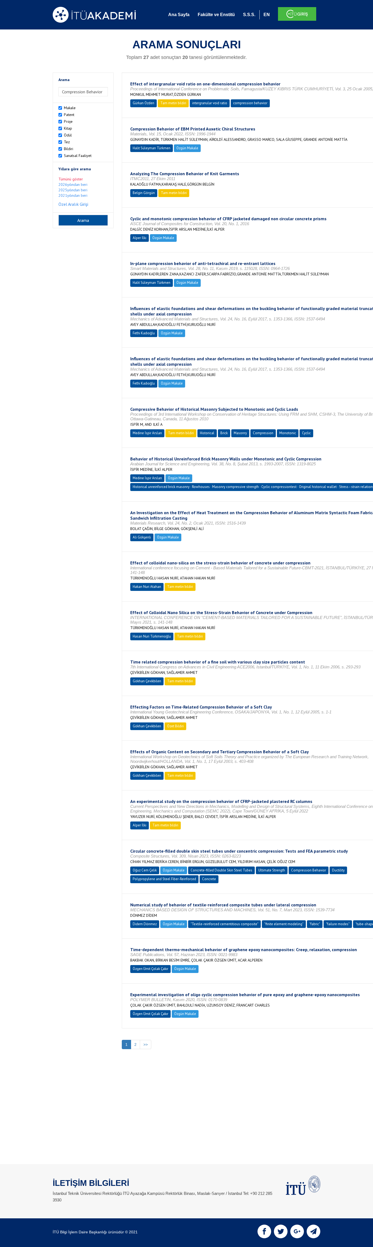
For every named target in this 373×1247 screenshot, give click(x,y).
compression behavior (250, 103)
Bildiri (68, 148)
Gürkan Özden (143, 103)
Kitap (68, 128)
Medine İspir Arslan (147, 433)
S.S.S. (249, 14)
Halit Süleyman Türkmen (151, 148)
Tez (67, 141)
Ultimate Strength (271, 870)
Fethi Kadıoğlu (144, 333)
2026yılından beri (72, 184)
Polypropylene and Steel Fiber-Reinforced (164, 879)
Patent (69, 114)
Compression (263, 433)
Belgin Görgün (144, 193)
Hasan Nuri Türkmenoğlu (152, 636)
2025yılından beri (72, 190)
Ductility (338, 870)
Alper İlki (139, 238)
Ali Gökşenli (142, 537)
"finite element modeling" (283, 924)
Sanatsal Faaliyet (77, 155)
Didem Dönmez (145, 924)
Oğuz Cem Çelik (145, 870)
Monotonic (287, 433)
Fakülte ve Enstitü (216, 14)
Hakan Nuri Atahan (147, 586)
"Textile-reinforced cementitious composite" (224, 924)
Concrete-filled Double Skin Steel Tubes (221, 870)
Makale (70, 107)
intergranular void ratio (209, 103)
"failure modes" (338, 924)
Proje (68, 121)
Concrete (209, 879)
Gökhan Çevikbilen (147, 681)
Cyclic (306, 433)
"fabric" (314, 924)
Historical (207, 433)
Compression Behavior (308, 870)
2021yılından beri (72, 195)
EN (267, 14)
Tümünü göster (70, 179)
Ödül (68, 135)
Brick (224, 433)
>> (145, 1044)
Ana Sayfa (179, 14)
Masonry (240, 433)
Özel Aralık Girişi (73, 204)
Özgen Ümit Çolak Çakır (150, 968)
